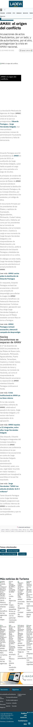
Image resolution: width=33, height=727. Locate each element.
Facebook (14, 697)
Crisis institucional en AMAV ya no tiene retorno (10, 395)
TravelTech (9, 694)
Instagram (15, 700)
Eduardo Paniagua (13, 550)
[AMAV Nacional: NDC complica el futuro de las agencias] (3, 636)
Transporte (9, 697)
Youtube (14, 706)
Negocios (25, 13)
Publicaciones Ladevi (22, 694)
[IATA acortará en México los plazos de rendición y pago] (12, 638)
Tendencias (9, 700)
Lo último (8, 13)
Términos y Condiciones (7, 721)
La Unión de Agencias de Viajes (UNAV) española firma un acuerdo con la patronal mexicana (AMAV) (12, 608)
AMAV (16, 155)
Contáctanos (22, 721)
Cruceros (8, 703)
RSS (25, 724)
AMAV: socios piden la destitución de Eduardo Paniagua (9, 276)
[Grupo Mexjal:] (30, 635)
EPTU (14, 13)
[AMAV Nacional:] (30, 589)
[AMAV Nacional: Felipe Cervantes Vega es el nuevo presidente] (21, 633)
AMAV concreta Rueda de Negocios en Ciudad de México (21, 608)
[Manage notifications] (29, 723)
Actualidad (22, 554)
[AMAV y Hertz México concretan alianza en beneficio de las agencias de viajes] (3, 589)
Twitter (14, 694)
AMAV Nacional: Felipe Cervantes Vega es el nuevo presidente (22, 650)
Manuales (19, 13)
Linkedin (14, 703)
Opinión (8, 706)
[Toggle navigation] (4, 10)
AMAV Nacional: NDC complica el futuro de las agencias (3, 656)
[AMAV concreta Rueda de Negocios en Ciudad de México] (21, 589)
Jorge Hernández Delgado (8, 554)
